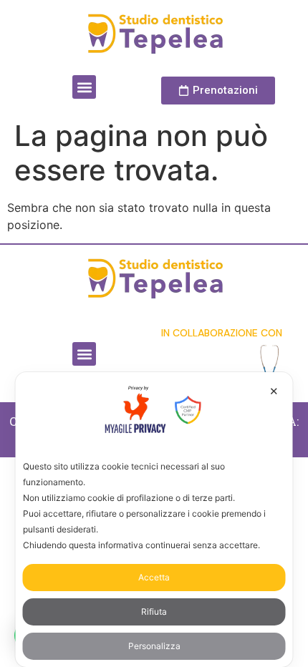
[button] (84, 87)
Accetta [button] (154, 577)
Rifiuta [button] (154, 611)
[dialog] (154, 519)
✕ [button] (274, 391)
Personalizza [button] (154, 646)
